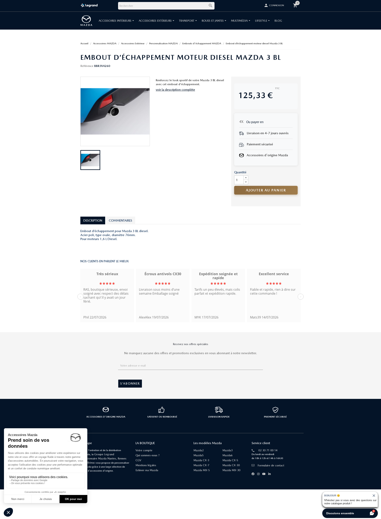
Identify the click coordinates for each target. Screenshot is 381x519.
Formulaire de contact (271, 465)
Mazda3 (227, 450)
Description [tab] (92, 220)
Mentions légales (146, 465)
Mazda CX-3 (201, 460)
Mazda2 (198, 450)
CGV (138, 460)
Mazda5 (198, 455)
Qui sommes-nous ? (148, 455)
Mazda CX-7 (201, 465)
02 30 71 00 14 (267, 450)
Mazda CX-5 (230, 460)
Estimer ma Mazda (147, 470)
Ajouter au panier (266, 190)
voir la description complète (175, 90)
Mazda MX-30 (231, 470)
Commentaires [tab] (120, 220)
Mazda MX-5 (201, 470)
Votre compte (144, 450)
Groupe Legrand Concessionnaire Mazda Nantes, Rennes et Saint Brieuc (101, 458)
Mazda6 (227, 455)
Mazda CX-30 (231, 465)
